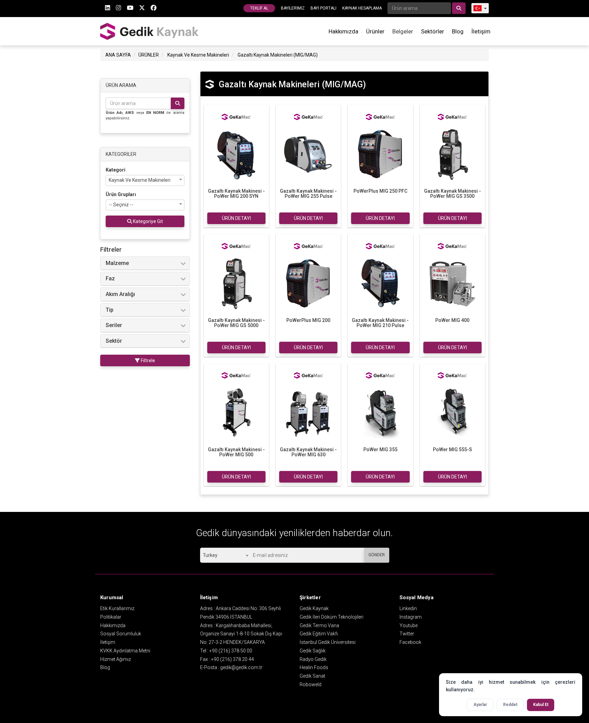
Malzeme (117, 263)
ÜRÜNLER (148, 55)
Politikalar (110, 617)
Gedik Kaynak (314, 608)
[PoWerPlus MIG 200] (308, 283)
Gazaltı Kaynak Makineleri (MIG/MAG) (278, 55)
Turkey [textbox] (210, 555)
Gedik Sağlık (313, 650)
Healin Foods (314, 667)
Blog (458, 31)
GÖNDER (376, 554)
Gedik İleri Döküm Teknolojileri (331, 617)
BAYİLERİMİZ (293, 8)
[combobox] (145, 180)
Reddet (510, 704)
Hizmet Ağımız (115, 659)
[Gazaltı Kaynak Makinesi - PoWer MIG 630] (308, 412)
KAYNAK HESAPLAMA (362, 8)
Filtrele (147, 360)
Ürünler (375, 31)
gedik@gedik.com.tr (241, 667)
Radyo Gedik (313, 659)
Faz (110, 279)
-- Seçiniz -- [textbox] (121, 204)
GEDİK (149, 31)
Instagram (410, 617)
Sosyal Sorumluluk (120, 633)
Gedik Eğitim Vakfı (319, 633)
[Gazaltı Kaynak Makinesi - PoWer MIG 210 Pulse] (380, 283)
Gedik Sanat (312, 676)
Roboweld (310, 684)
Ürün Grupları (121, 194)
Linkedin (408, 608)
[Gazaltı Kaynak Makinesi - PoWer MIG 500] (236, 412)
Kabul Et (540, 704)
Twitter (406, 633)
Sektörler (432, 31)
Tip (110, 310)
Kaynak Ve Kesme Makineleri (198, 55)
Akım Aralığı (120, 294)
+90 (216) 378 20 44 (232, 659)
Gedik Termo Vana (319, 625)
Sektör (114, 341)
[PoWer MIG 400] (452, 283)
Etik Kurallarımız (117, 608)
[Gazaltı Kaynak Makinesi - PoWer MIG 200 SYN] (236, 154)
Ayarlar (480, 704)
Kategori (115, 170)
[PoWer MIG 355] (380, 412)
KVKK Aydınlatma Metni (125, 650)
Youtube (408, 625)
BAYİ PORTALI (323, 8)
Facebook (410, 642)
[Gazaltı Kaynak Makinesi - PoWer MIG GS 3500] (452, 154)
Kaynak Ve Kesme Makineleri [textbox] (139, 180)
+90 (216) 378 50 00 (230, 650)
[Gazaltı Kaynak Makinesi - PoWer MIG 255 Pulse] (308, 154)
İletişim (480, 31)
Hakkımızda (343, 31)
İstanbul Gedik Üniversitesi (328, 642)
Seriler (114, 325)
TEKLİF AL (259, 8)
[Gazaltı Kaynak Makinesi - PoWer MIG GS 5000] (236, 283)
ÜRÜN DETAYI (236, 218)
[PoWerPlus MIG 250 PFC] (380, 154)
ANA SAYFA (118, 55)
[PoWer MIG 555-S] (452, 412)
